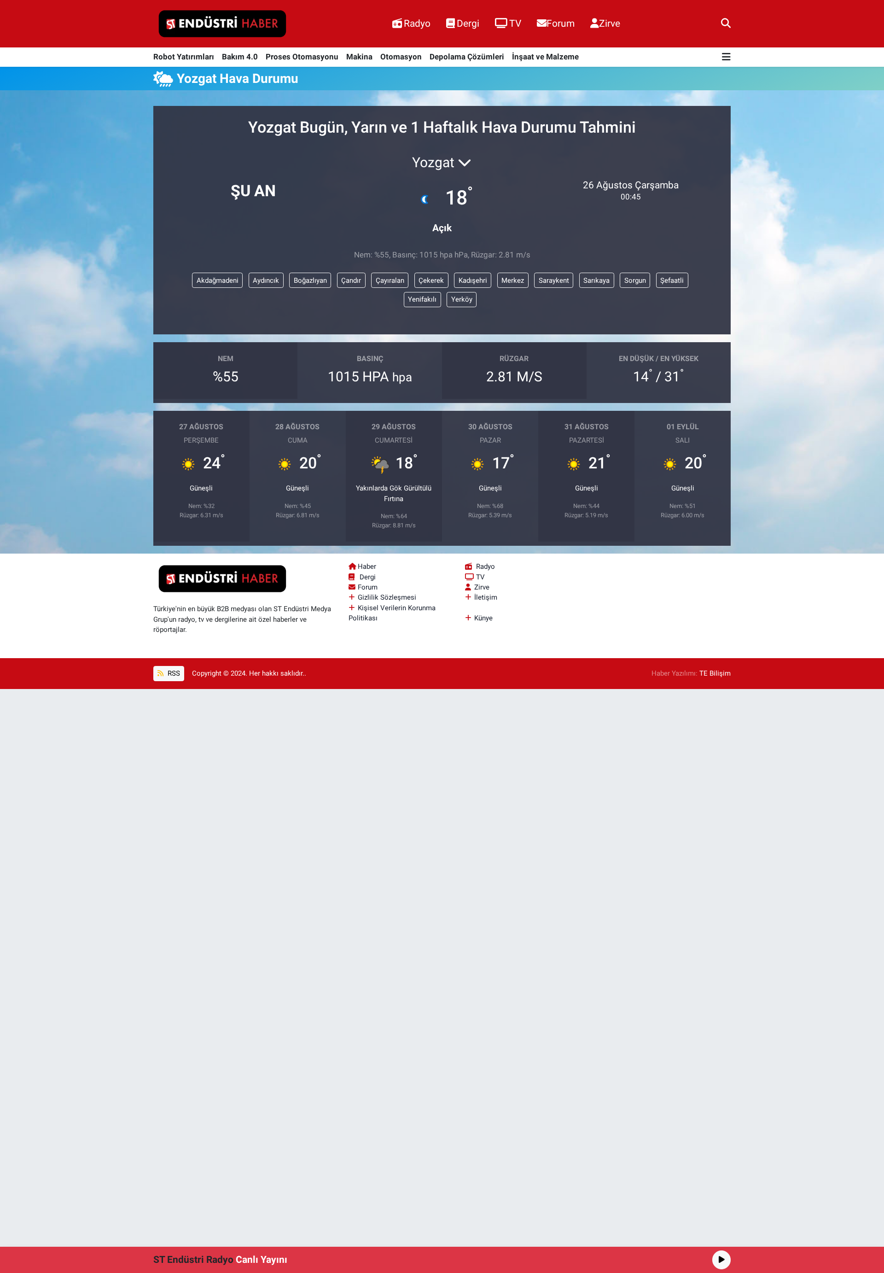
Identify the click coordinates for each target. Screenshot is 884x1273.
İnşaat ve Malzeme (545, 56)
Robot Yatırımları (183, 56)
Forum (561, 23)
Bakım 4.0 (240, 56)
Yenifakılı (422, 299)
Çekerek (431, 280)
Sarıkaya (596, 280)
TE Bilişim (715, 673)
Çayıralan (390, 280)
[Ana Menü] (726, 57)
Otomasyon (401, 56)
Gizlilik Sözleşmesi (387, 597)
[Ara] (726, 23)
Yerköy (461, 299)
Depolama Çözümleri (467, 56)
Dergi (468, 23)
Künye (483, 618)
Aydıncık (266, 280)
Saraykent (554, 280)
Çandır (351, 280)
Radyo (417, 23)
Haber (367, 566)
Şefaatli (672, 280)
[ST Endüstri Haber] (222, 24)
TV (515, 23)
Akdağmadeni (217, 280)
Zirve (609, 23)
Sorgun (635, 280)
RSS (173, 673)
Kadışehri (473, 280)
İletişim (485, 597)
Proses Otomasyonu (302, 56)
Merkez (512, 280)
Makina (359, 56)
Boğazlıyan (310, 280)
